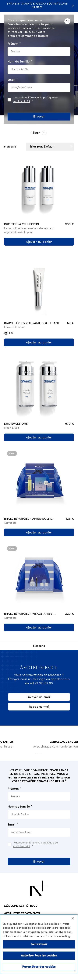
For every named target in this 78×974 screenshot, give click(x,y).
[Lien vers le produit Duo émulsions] (39, 386)
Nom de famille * (20, 806)
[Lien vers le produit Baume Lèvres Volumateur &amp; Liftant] (39, 285)
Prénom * (14, 788)
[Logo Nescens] (39, 888)
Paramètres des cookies (39, 966)
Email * (13, 824)
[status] (39, 69)
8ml (11, 332)
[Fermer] (73, 6)
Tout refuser (39, 944)
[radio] (6, 333)
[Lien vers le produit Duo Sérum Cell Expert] (39, 186)
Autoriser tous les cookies (39, 955)
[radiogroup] (39, 333)
